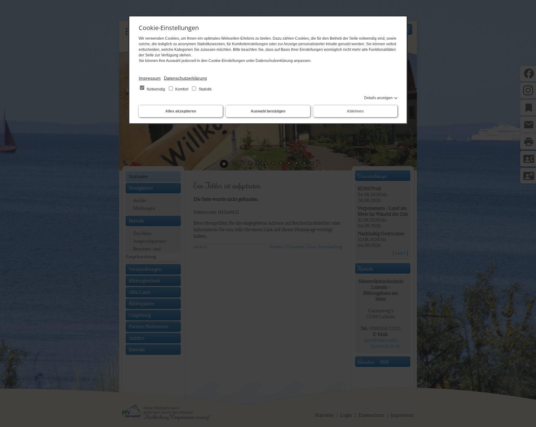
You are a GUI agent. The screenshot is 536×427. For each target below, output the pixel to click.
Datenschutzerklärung (185, 78)
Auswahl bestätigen (268, 111)
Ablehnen (355, 111)
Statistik (205, 89)
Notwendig (156, 89)
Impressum (150, 78)
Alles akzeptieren (180, 111)
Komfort (181, 89)
